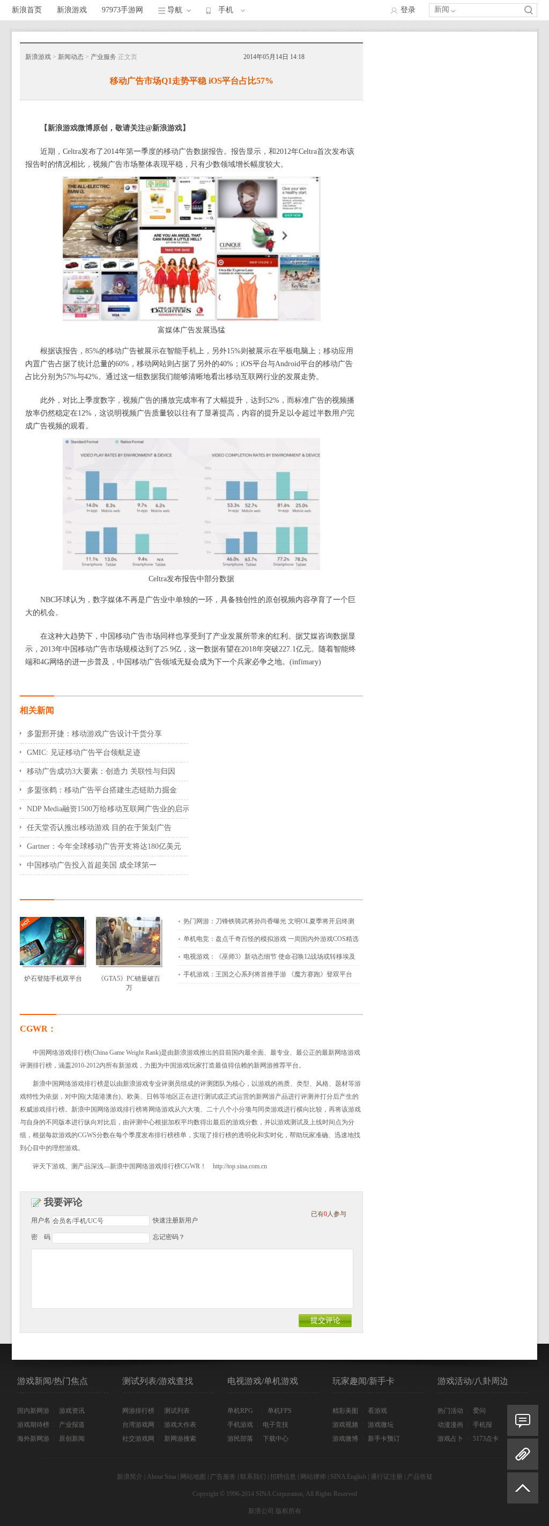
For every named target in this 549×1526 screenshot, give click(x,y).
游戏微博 (345, 1438)
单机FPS (280, 1410)
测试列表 (177, 1410)
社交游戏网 (138, 1438)
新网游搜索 (180, 1438)
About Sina (161, 1476)
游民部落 (240, 1438)
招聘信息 (283, 1476)
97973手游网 (122, 10)
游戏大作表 (180, 1424)
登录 (408, 10)
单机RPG (240, 1410)
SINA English (348, 1476)
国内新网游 (33, 1410)
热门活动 (450, 1410)
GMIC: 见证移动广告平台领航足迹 (83, 753)
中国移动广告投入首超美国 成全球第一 (92, 865)
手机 (225, 10)
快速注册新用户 (175, 1220)
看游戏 (377, 1410)
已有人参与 (328, 1214)
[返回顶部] (522, 1492)
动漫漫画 (450, 1424)
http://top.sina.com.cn (240, 1166)
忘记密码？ (169, 1237)
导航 (174, 10)
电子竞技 (275, 1424)
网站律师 (313, 1476)
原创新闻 (72, 1438)
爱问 (479, 1410)
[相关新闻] (522, 1454)
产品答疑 (420, 1476)
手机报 (482, 1424)
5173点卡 (486, 1438)
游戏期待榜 (33, 1424)
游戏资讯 (72, 1410)
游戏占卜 (450, 1438)
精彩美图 (345, 1410)
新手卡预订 (384, 1438)
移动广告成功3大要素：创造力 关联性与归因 (101, 771)
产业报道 (72, 1424)
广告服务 (223, 1476)
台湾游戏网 (138, 1424)
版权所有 (288, 1511)
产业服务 (103, 57)
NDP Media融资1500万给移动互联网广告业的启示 (108, 809)
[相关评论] (522, 1420)
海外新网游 (33, 1438)
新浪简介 (130, 1476)
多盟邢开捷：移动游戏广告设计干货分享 (94, 734)
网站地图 (193, 1476)
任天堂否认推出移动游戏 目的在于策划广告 (99, 828)
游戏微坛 (381, 1424)
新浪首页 (27, 10)
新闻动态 (71, 57)
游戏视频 (345, 1424)
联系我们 (253, 1476)
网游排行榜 (138, 1410)
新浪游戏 (72, 10)
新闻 (441, 9)
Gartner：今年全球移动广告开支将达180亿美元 (104, 846)
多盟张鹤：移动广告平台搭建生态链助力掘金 (102, 790)
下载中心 (275, 1438)
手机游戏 (240, 1424)
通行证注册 (386, 1476)
